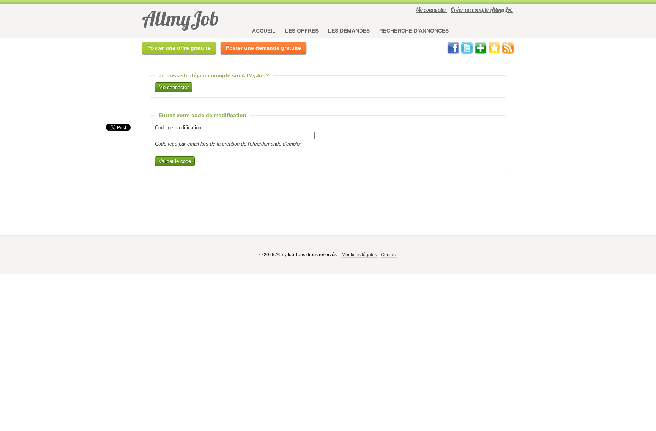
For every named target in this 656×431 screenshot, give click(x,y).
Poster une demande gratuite (263, 48)
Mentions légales (359, 254)
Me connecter (431, 9)
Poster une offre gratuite (179, 48)
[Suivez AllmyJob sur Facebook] (453, 52)
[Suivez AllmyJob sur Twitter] (467, 52)
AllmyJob (180, 18)
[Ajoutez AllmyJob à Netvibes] (481, 52)
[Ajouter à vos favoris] (494, 52)
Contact (389, 254)
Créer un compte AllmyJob (482, 9)
